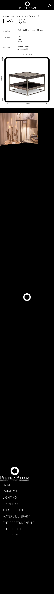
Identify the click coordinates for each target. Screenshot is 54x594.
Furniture (11, 504)
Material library (16, 516)
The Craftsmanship (19, 523)
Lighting (10, 497)
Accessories (13, 510)
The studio (12, 529)
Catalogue (11, 491)
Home (7, 485)
